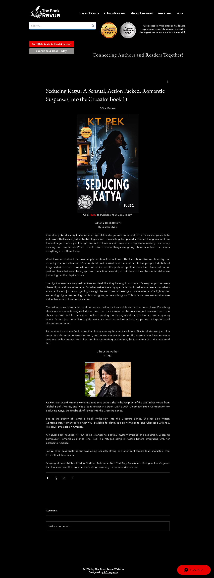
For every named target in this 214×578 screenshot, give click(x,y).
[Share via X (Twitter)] (55, 478)
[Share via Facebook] (47, 478)
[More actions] (168, 81)
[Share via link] (72, 478)
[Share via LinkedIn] (64, 478)
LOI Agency (110, 572)
